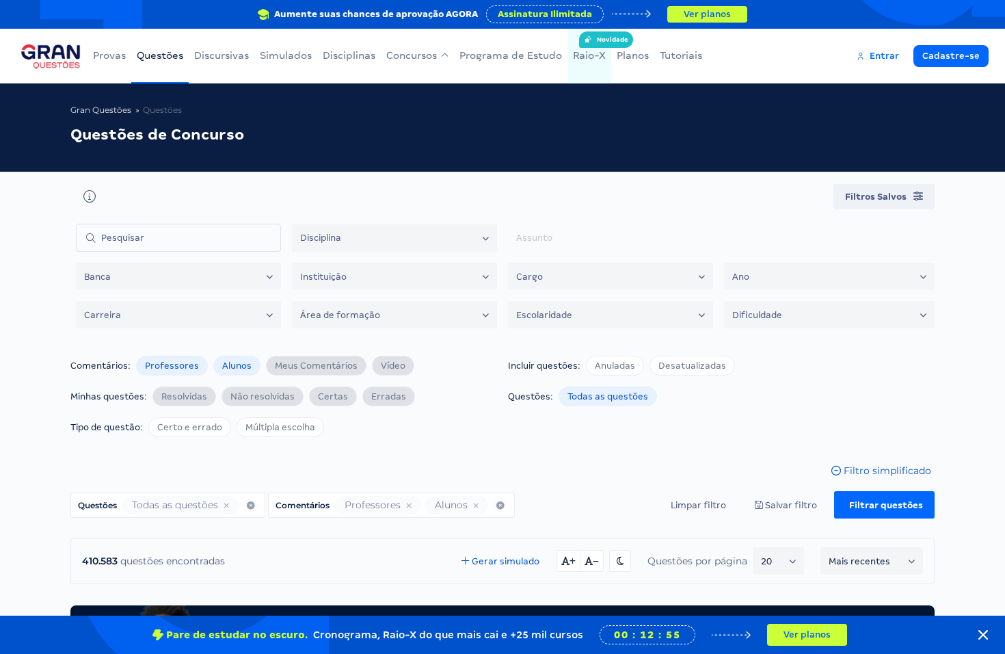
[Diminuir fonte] (592, 561)
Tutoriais (681, 55)
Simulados (286, 55)
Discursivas (221, 55)
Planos (633, 55)
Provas (109, 55)
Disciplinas (349, 55)
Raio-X (589, 48)
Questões (160, 55)
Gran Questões (100, 110)
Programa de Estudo (510, 55)
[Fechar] (983, 635)
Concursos (411, 55)
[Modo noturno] (620, 561)
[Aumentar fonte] (568, 561)
